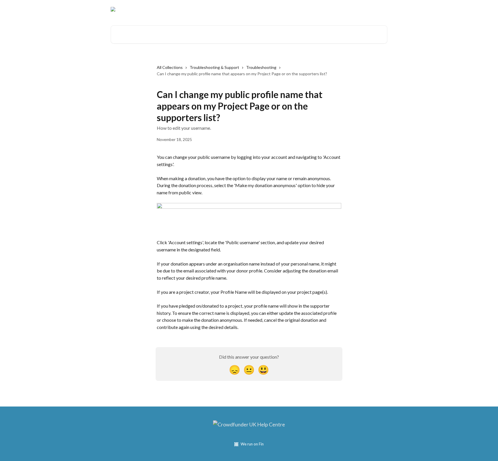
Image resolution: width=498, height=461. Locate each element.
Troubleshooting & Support (214, 67)
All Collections (170, 67)
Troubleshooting (261, 67)
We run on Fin (252, 444)
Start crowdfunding (365, 9)
